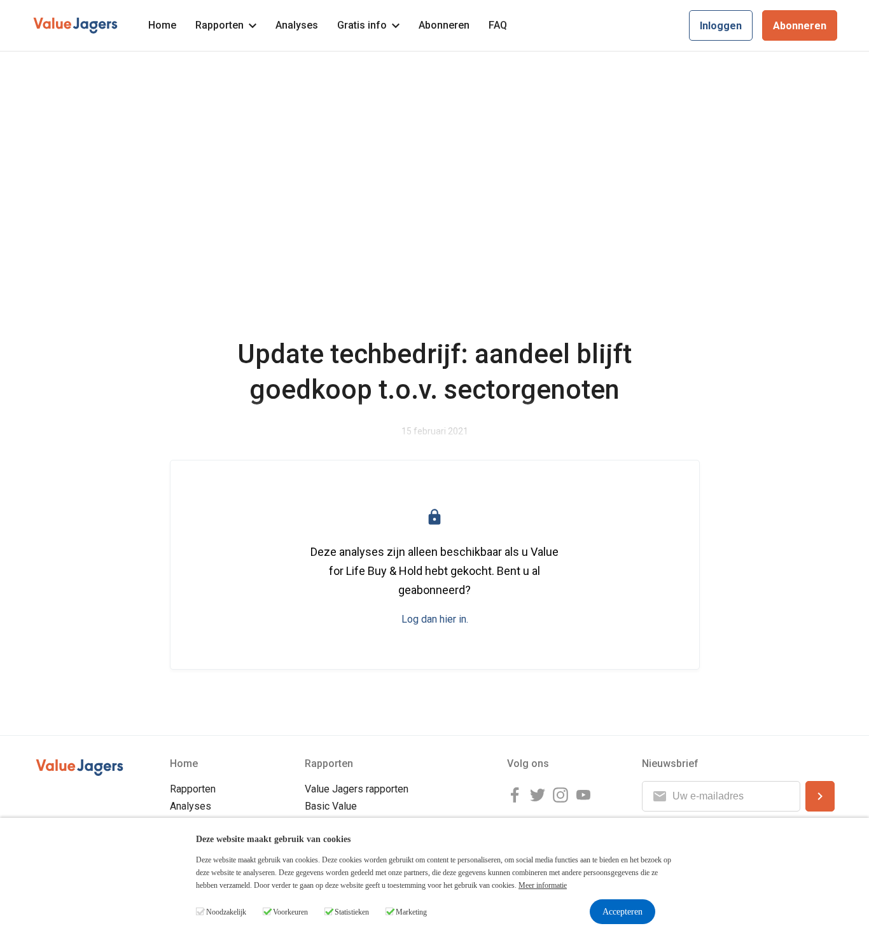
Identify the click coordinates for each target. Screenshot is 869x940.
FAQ (498, 25)
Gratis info (362, 25)
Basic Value (331, 806)
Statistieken (352, 912)
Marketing (411, 912)
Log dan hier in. (434, 619)
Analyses (296, 25)
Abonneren (444, 25)
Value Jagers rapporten (356, 789)
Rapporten (219, 25)
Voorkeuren (290, 912)
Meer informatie (542, 885)
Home (162, 25)
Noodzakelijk (226, 912)
